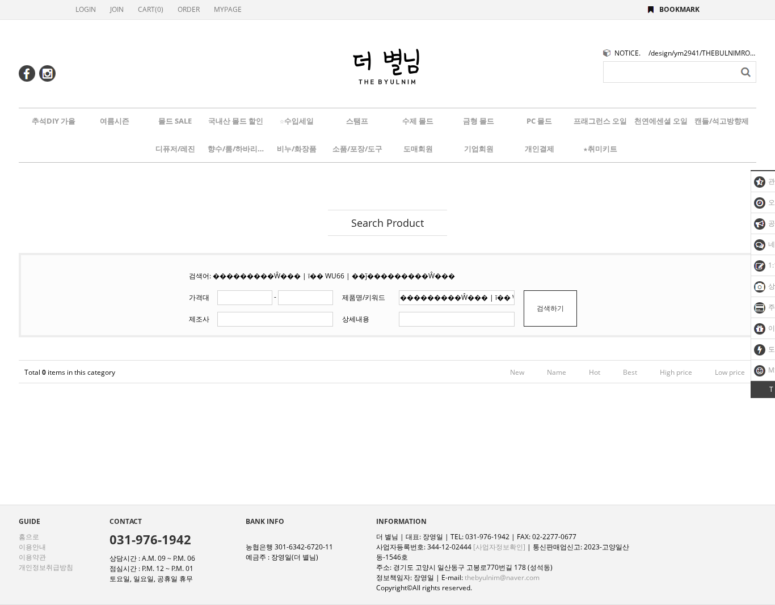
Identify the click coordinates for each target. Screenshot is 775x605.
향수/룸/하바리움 (236, 148)
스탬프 (357, 121)
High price (676, 372)
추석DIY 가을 (53, 121)
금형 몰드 (478, 121)
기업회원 (479, 148)
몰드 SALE (175, 121)
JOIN (117, 9)
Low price (730, 372)
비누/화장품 (297, 148)
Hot (594, 372)
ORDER (189, 9)
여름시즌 (114, 121)
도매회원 (418, 148)
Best (630, 372)
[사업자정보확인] (499, 547)
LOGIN (85, 9)
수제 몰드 (417, 121)
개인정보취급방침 (46, 567)
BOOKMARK (679, 9)
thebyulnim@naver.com (502, 577)
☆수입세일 (297, 121)
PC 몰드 (539, 121)
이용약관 (32, 557)
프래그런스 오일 (600, 121)
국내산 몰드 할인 (235, 121)
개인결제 (539, 148)
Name (556, 372)
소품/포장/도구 (357, 148)
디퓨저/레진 (175, 148)
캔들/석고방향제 (721, 121)
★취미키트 (600, 148)
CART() (150, 9)
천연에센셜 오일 (661, 121)
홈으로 (29, 536)
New (517, 372)
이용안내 (32, 547)
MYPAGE (228, 9)
